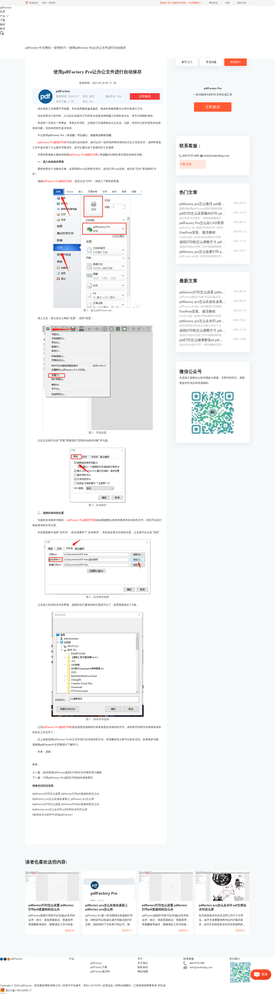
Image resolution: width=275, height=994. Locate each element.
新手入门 (187, 62)
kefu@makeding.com (201, 967)
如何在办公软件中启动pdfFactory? (52, 814)
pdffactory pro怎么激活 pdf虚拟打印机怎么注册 (202, 204)
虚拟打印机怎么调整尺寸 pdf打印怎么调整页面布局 (202, 242)
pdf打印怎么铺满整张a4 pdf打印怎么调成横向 (202, 340)
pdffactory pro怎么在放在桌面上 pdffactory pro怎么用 (63, 799)
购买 (2, 28)
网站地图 (143, 971)
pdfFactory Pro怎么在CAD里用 (201, 223)
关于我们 (143, 963)
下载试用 (185, 164)
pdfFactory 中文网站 (38, 47)
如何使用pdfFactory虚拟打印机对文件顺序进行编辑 (72, 772)
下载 (2, 20)
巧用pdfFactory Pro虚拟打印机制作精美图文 (68, 777)
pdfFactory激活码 (100, 971)
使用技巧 (60, 47)
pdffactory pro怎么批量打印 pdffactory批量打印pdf (202, 252)
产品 (2, 16)
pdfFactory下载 (98, 967)
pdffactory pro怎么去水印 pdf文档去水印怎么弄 (59, 809)
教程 (2, 24)
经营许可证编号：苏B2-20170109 (81, 985)
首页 (2, 11)
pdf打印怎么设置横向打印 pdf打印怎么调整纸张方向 (202, 213)
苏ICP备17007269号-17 (19, 990)
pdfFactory (6, 7)
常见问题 (211, 62)
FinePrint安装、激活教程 (197, 232)
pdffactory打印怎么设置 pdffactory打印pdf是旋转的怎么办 (65, 793)
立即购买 (145, 96)
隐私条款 (143, 967)
